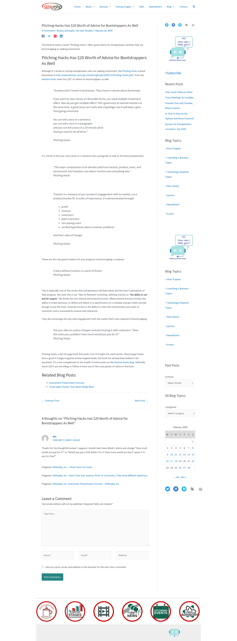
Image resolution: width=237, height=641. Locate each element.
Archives (169, 376)
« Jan (176, 477)
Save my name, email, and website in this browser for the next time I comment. (86, 567)
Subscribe (174, 73)
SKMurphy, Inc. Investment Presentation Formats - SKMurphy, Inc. (85, 483)
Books (60, 30)
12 (180, 454)
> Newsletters (172, 204)
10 (171, 454)
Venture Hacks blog (124, 362)
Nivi (54, 436)
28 (188, 467)
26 (180, 467)
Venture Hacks (49, 79)
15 (193, 454)
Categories (170, 407)
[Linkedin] (61, 36)
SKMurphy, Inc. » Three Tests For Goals (72, 467)
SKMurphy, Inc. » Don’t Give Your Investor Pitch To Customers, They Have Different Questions (99, 475)
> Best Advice (172, 186)
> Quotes (169, 195)
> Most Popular (173, 148)
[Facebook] (43, 36)
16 (167, 461)
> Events (169, 213)
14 (188, 454)
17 (171, 461)
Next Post (141, 400)
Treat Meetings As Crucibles (179, 97)
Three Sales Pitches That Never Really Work (71, 386)
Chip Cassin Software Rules (179, 92)
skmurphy (69, 30)
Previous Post (50, 400)
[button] (93, 6)
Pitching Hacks (129, 71)
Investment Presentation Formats (66, 382)
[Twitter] (49, 36)
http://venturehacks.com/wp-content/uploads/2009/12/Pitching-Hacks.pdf (94, 75)
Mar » (184, 477)
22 (193, 461)
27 (184, 467)
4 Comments (48, 30)
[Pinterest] (55, 36)
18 (176, 461)
